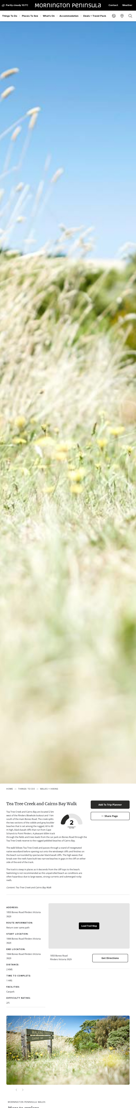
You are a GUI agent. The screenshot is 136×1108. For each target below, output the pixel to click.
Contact (113, 5)
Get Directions (110, 958)
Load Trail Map (89, 926)
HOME (9, 789)
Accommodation (69, 15)
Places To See (30, 15)
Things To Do (9, 15)
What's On (49, 15)
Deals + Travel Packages (97, 15)
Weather (127, 5)
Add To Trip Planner (110, 804)
